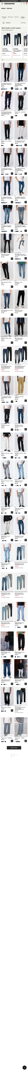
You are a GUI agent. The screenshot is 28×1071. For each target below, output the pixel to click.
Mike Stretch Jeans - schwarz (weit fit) (19, 311)
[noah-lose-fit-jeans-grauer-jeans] (16, 429)
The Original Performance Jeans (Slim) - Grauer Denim (20, 255)
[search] (21, 3)
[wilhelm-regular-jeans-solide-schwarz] (19, 627)
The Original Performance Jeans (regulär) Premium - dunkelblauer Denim (6, 113)
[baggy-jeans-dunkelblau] (5, 711)
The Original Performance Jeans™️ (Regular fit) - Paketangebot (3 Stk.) (20, 367)
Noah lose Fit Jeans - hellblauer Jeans (19, 481)
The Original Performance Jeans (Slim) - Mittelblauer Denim (20, 198)
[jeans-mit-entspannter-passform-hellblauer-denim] (6, 513)
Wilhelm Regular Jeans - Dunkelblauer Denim (6, 680)
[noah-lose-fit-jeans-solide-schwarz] (17, 429)
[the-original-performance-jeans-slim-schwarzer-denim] (1, 89)
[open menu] (2, 4)
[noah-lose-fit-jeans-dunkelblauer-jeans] (15, 429)
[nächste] (16, 754)
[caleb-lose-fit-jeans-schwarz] (16, 401)
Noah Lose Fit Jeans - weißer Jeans (7, 454)
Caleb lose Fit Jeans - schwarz (5, 426)
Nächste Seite (14, 747)
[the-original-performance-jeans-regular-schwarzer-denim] (16, 89)
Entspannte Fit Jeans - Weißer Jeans (5, 537)
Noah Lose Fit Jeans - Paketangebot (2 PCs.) (19, 594)
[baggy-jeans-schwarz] (1, 711)
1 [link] (11, 754)
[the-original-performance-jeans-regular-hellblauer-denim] (21, 89)
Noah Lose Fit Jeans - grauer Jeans (7, 481)
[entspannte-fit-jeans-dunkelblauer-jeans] (5, 513)
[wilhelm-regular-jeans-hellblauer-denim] (15, 627)
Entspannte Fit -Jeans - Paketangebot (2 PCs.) (19, 564)
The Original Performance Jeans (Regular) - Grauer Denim (6, 397)
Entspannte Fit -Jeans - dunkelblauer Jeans (19, 537)
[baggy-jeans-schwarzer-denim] (16, 115)
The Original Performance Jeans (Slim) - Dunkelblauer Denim (6, 198)
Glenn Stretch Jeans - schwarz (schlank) (5, 255)
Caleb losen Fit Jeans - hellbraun (19, 397)
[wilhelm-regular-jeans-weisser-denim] (16, 627)
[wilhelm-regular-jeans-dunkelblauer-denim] (17, 627)
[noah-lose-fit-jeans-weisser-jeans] (19, 429)
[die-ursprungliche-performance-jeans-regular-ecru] (19, 89)
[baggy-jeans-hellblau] (4, 711)
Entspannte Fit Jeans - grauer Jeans (19, 509)
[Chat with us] (25, 1068)
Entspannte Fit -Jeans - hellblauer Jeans (6, 564)
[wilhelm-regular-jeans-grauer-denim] (20, 627)
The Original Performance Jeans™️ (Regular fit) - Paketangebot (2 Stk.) (17, 50)
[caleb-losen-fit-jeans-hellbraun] (15, 401)
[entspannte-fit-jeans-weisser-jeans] (4, 513)
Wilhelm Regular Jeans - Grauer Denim (6, 653)
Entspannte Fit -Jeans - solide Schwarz (6, 509)
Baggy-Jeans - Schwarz (6, 707)
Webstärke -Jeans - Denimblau (19, 283)
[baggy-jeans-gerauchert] (15, 115)
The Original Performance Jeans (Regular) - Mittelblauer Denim (20, 84)
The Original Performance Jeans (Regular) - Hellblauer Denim (20, 226)
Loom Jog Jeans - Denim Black (6, 283)
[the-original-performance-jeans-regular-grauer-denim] (20, 89)
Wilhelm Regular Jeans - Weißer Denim (20, 680)
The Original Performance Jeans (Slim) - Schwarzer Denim (6, 84)
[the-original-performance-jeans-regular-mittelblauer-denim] (15, 89)
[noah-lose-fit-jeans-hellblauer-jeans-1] (20, 429)
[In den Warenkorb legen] (12, 88)
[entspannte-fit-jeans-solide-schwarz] (1, 513)
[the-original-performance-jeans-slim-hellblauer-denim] (5, 89)
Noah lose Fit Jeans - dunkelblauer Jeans (19, 426)
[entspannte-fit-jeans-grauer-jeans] (2, 513)
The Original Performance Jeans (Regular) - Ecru (20, 142)
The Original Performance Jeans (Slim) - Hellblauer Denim (6, 226)
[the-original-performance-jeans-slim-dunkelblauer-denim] (2, 89)
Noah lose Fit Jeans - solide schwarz (20, 454)
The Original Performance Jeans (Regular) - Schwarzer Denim (7, 169)
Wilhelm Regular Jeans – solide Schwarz (20, 653)
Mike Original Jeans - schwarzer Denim (19, 339)
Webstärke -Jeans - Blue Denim (6, 339)
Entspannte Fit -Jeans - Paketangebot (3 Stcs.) (6, 594)
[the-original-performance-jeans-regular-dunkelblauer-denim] (17, 89)
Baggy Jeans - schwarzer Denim (6, 142)
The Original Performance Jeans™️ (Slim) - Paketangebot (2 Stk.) (6, 50)
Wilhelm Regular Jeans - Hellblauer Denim (20, 623)
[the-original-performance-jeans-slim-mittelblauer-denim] (6, 89)
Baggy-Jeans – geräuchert (20, 112)
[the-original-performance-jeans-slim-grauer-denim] (4, 89)
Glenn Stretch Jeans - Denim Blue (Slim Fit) (7, 311)
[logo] (9, 3)
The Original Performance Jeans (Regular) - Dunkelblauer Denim (20, 169)
